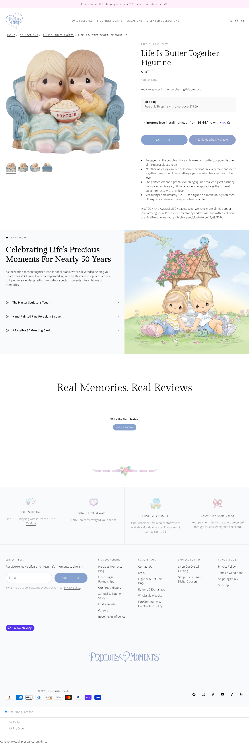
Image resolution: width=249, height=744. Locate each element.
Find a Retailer (107, 604)
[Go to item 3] (35, 167)
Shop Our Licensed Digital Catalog (190, 579)
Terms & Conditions (230, 573)
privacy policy (72, 588)
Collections (29, 35)
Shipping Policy (228, 579)
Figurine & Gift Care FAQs (150, 581)
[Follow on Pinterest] (213, 694)
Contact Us (145, 567)
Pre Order (14, 722)
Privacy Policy (227, 567)
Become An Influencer (112, 617)
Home (11, 35)
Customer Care (146, 523)
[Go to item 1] (11, 167)
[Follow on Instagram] (203, 694)
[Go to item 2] (23, 167)
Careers (103, 610)
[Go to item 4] (47, 167)
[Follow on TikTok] (232, 694)
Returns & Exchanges (151, 589)
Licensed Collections (163, 21)
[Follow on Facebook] (194, 694)
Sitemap (223, 585)
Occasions (135, 21)
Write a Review (124, 427)
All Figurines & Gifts (58, 35)
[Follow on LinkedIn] (241, 694)
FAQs (141, 573)
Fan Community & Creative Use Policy (150, 604)
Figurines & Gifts (110, 21)
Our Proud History (109, 588)
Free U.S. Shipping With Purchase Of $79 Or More (31, 521)
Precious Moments (155, 44)
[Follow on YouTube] (222, 694)
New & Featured (81, 21)
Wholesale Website (150, 595)
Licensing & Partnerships (106, 579)
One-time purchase (20, 712)
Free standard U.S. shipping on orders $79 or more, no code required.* (124, 4)
